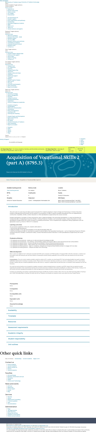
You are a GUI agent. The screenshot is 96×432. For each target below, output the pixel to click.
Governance (11, 109)
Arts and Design (12, 375)
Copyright (15, 428)
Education (10, 378)
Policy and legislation (13, 110)
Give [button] (6, 49)
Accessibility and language (15, 142)
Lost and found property (14, 84)
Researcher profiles (13, 413)
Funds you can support (13, 55)
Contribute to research (14, 42)
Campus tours (11, 66)
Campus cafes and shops (14, 73)
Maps (9, 133)
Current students (27, 358)
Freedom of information (14, 414)
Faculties (10, 96)
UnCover (10, 386)
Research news (11, 45)
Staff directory (12, 411)
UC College (11, 13)
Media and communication (14, 108)
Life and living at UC (13, 17)
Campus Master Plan (13, 70)
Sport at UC (11, 81)
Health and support (13, 75)
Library (9, 131)
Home (7, 180)
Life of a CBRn (11, 39)
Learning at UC (11, 112)
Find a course (8, 7)
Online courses (11, 12)
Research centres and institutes (16, 41)
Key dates (10, 120)
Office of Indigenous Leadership (16, 102)
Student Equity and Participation (16, 116)
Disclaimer (21, 428)
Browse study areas (13, 10)
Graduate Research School (15, 44)
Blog (9, 391)
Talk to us (10, 27)
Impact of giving (12, 57)
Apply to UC (36, 358)
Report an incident (12, 87)
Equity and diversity (13, 117)
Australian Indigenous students (16, 23)
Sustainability (11, 106)
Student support (12, 19)
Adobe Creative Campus (14, 80)
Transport (10, 77)
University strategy (13, 93)
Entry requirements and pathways (16, 20)
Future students (12, 364)
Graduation (11, 100)
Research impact (12, 38)
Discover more (9, 34)
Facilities (10, 68)
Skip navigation (4, 0)
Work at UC (11, 119)
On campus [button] (8, 61)
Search (7, 136)
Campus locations (12, 98)
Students (10, 127)
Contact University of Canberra (16, 122)
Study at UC (11, 9)
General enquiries (12, 370)
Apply (9, 24)
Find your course (14, 180)
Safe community (12, 85)
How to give (11, 56)
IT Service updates (12, 401)
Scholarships (11, 21)
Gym (9, 402)
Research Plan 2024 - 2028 (15, 37)
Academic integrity (13, 105)
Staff (9, 128)
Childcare (10, 74)
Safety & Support (4, 139)
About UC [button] (7, 89)
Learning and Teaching (13, 113)
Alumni (9, 130)
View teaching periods (13, 190)
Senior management (13, 95)
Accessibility (31, 428)
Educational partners (13, 99)
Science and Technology (14, 381)
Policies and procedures (14, 416)
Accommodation (12, 403)
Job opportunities (12, 410)
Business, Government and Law (16, 376)
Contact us (10, 47)
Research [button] (7, 31)
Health (9, 379)
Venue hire (10, 71)
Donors (9, 368)
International (11, 14)
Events (9, 390)
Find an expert (11, 388)
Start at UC (11, 26)
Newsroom (10, 387)
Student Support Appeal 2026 (15, 53)
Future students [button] (9, 5)
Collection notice (39, 428)
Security (10, 83)
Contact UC (9, 428)
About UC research (13, 35)
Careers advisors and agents (15, 29)
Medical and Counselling (14, 399)
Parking (9, 78)
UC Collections (12, 67)
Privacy (26, 428)
